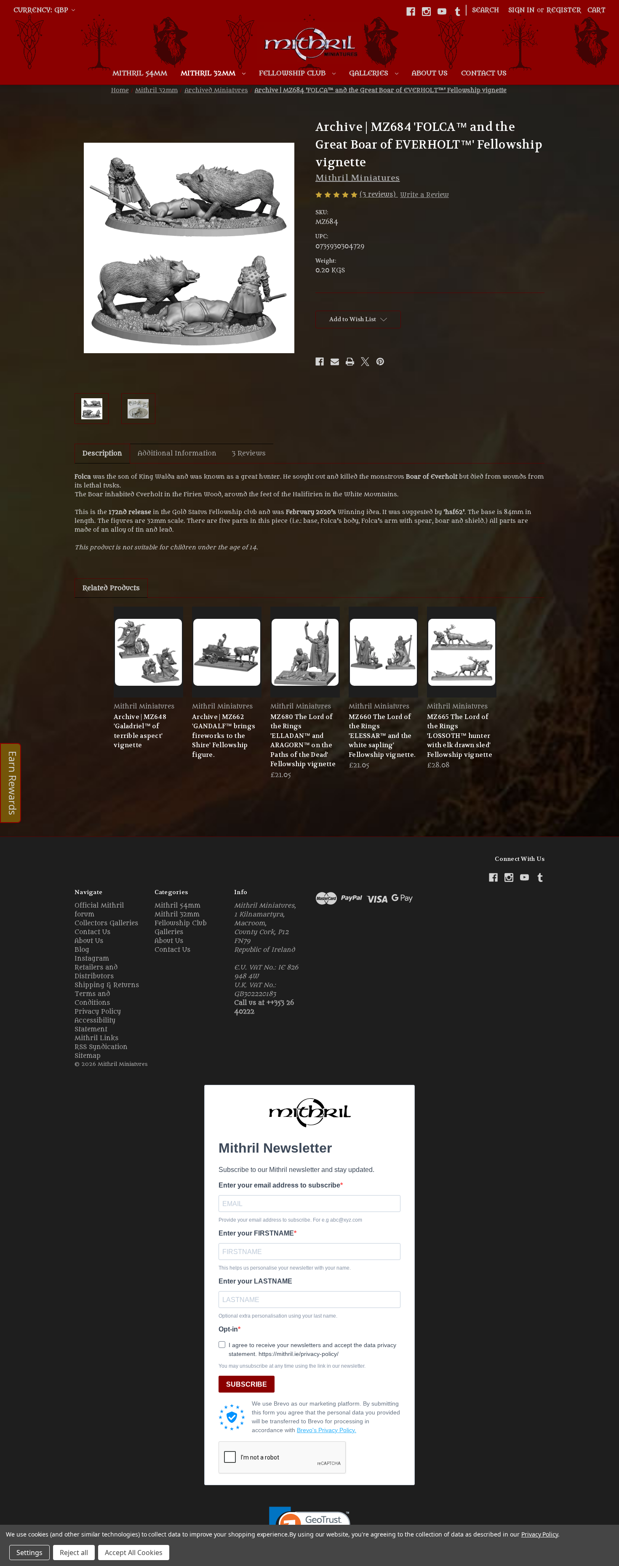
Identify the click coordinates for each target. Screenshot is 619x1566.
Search (485, 10)
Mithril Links (96, 1038)
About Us (430, 73)
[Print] (350, 362)
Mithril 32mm (209, 73)
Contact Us (484, 73)
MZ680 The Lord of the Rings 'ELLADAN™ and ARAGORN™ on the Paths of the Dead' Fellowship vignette (303, 741)
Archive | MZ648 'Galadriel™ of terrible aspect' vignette (140, 731)
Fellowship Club (293, 73)
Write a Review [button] (424, 195)
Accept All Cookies (134, 1552)
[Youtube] (442, 11)
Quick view (148, 651)
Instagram (92, 958)
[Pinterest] (380, 362)
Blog (82, 949)
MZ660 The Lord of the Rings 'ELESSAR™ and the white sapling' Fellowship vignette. (382, 736)
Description (102, 453)
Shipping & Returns (107, 985)
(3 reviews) (379, 194)
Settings (29, 1552)
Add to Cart (305, 659)
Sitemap (88, 1056)
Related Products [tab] (111, 588)
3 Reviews (249, 453)
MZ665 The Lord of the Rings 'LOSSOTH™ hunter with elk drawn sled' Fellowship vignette (459, 736)
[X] (365, 362)
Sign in (521, 10)
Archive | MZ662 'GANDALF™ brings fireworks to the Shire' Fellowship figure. (223, 736)
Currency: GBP (41, 10)
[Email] (335, 362)
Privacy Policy (98, 1011)
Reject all (74, 1552)
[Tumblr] (457, 11)
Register (564, 10)
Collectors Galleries (106, 923)
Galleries (369, 73)
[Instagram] (426, 11)
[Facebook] (410, 11)
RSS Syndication (101, 1047)
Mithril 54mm (139, 73)
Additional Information (177, 453)
